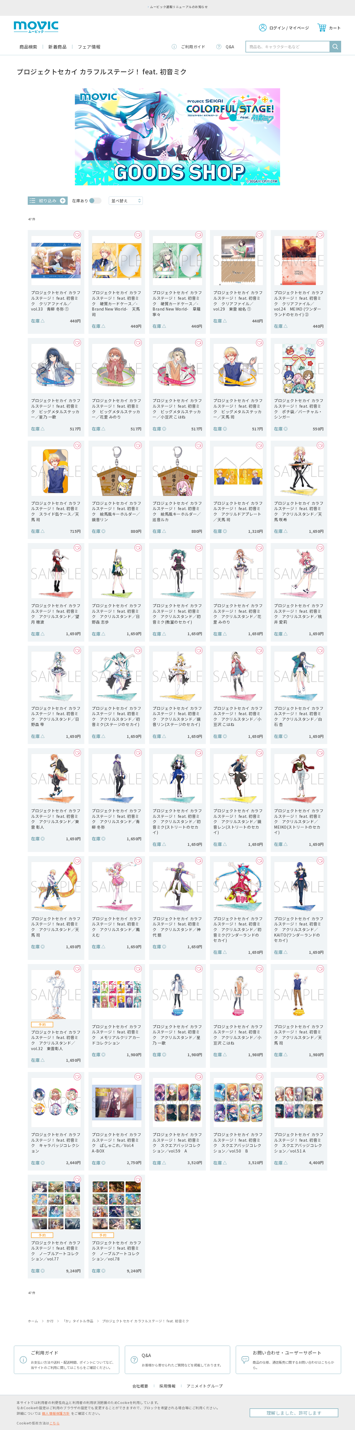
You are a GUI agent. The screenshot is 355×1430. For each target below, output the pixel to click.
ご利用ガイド (193, 46)
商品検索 (28, 46)
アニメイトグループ (205, 1386)
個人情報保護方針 (56, 1413)
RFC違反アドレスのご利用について (306, 6)
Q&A (230, 46)
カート (335, 28)
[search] (335, 46)
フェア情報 (89, 46)
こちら (54, 1423)
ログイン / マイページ (289, 28)
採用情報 (167, 1386)
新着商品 (57, 46)
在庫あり (80, 200)
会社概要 (140, 1386)
